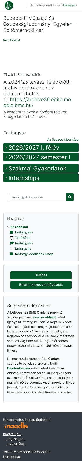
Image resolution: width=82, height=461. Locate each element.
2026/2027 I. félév (34, 147)
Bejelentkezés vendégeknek (41, 285)
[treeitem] (41, 241)
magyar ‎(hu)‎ (12, 434)
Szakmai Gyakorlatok (37, 168)
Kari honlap (11, 457)
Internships (24, 177)
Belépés (69, 5)
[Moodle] (15, 425)
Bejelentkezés (18, 368)
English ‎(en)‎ (16, 439)
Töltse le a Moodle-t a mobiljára (26, 452)
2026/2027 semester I (39, 157)
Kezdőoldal (11, 40)
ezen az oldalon (44, 317)
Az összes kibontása (63, 140)
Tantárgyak (22, 249)
